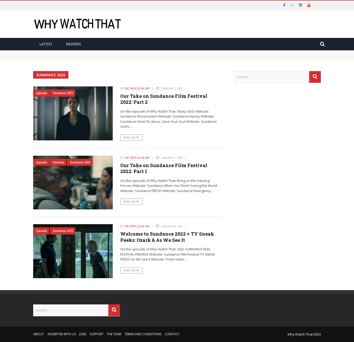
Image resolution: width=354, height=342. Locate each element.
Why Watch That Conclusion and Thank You (74, 52)
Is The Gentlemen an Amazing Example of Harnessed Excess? (89, 58)
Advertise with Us (61, 334)
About (38, 334)
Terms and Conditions (143, 334)
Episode (41, 93)
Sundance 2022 (63, 93)
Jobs (82, 334)
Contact (172, 334)
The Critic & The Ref (137, 88)
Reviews (73, 44)
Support (96, 334)
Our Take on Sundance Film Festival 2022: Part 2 (163, 99)
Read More (131, 137)
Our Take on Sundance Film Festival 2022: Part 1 (163, 168)
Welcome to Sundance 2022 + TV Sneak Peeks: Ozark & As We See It (167, 237)
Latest (46, 44)
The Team (114, 334)
